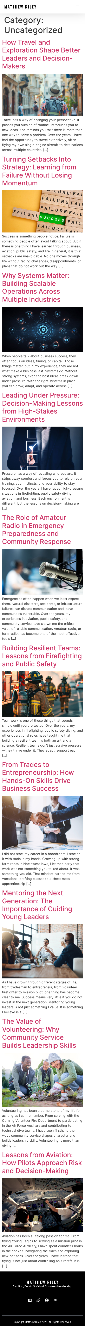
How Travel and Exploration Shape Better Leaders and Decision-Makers (41, 54)
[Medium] (30, 1300)
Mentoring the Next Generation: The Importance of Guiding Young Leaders (37, 905)
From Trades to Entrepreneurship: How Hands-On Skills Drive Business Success (38, 776)
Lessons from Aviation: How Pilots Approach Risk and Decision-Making (42, 1163)
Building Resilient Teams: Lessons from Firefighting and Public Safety (42, 656)
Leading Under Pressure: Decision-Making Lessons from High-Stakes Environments (42, 407)
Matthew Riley (20, 7)
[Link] (38, 1300)
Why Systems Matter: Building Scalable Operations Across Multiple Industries (35, 287)
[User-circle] (47, 1300)
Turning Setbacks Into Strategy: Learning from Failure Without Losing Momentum (39, 171)
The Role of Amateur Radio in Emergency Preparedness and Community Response (36, 529)
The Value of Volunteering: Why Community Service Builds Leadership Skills (39, 1033)
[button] (77, 7)
